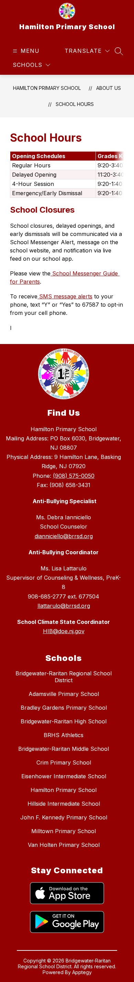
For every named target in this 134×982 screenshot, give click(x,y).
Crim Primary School (63, 762)
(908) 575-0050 (73, 475)
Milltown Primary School (63, 831)
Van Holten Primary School (64, 844)
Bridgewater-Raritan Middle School (63, 748)
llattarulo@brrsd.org (63, 605)
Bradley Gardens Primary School (64, 707)
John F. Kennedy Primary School (63, 817)
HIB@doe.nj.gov (64, 631)
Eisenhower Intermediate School (63, 776)
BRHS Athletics (63, 735)
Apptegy (82, 972)
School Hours (75, 104)
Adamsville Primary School (64, 693)
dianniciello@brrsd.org (64, 536)
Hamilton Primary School (47, 88)
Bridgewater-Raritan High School (64, 721)
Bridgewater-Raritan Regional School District (63, 677)
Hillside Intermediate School (63, 803)
